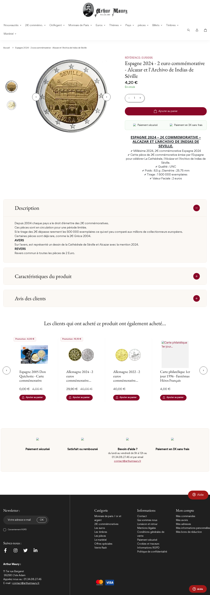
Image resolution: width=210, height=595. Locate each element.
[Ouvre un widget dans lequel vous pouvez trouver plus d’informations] (198, 589)
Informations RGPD (148, 548)
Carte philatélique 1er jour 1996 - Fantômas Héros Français (175, 376)
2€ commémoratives (106, 524)
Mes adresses (183, 524)
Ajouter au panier (168, 111)
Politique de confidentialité (152, 552)
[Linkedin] (35, 550)
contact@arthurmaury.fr (127, 461)
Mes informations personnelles (193, 528)
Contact (142, 516)
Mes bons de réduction (189, 532)
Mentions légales (146, 528)
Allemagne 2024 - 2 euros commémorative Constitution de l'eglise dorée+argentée (79, 382)
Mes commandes (185, 516)
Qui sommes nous (147, 520)
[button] (198, 495)
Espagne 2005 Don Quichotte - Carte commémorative (32, 376)
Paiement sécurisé (147, 540)
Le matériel (100, 540)
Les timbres (100, 532)
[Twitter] (25, 550)
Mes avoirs (182, 520)
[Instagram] (15, 550)
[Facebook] (5, 550)
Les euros (99, 528)
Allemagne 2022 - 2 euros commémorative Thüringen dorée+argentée (126, 380)
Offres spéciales (103, 544)
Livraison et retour (147, 524)
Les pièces (100, 536)
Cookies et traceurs (148, 544)
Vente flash (100, 548)
